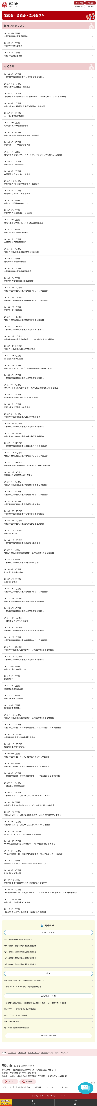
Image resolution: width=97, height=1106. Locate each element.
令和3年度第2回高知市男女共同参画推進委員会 (24, 630)
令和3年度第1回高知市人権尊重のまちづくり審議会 (26, 640)
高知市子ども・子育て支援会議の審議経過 (20, 1009)
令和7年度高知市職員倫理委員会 (17, 271)
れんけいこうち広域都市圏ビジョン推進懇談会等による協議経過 (31, 388)
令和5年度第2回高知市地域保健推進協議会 (22, 543)
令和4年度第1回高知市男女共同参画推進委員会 (24, 611)
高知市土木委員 (10, 533)
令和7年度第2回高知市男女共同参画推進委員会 (24, 330)
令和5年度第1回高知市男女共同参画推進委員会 (24, 524)
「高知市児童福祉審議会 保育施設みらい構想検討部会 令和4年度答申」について (39, 97)
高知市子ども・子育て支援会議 (17, 145)
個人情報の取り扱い (23, 1087)
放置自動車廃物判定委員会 (15, 747)
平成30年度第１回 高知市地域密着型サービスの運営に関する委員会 (33, 854)
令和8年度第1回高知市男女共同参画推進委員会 (24, 77)
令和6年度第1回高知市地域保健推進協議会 (22, 417)
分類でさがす (22, 1053)
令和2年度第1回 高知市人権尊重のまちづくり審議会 (27, 766)
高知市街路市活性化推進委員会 (17, 407)
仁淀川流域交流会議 (12, 873)
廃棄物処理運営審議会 (13, 689)
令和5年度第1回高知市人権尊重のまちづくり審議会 (26, 495)
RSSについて (64, 1087)
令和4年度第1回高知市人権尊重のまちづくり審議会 (26, 592)
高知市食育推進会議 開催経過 (17, 87)
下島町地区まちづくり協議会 (16, 621)
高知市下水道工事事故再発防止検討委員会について (25, 883)
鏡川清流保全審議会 (12, 708)
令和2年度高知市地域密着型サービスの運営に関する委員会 (29, 718)
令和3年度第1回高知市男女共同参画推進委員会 (24, 660)
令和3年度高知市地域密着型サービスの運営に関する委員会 (29, 650)
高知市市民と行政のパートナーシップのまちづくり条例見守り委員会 (33, 155)
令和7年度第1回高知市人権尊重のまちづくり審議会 (26, 446)
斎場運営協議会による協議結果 (17, 194)
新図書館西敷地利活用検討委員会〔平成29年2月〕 (25, 863)
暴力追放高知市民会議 (13, 359)
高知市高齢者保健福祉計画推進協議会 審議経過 (24, 106)
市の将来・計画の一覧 (48, 1035)
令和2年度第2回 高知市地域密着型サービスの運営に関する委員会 (32, 728)
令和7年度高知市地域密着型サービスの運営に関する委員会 (29, 339)
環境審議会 (8, 679)
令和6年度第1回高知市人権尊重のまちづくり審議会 (26, 485)
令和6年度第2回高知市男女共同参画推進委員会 (24, 427)
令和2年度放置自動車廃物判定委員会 (19, 737)
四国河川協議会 (10, 582)
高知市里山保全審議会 (13, 698)
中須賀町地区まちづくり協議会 (17, 174)
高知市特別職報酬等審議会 (15, 262)
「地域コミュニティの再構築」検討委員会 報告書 (25, 912)
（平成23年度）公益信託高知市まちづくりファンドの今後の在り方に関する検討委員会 (40, 893)
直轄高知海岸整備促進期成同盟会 (18, 475)
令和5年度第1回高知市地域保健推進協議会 (22, 563)
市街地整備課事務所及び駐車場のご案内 (21, 397)
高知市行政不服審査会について (17, 203)
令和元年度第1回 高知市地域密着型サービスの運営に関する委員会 (32, 815)
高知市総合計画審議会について (17, 164)
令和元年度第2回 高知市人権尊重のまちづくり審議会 (27, 796)
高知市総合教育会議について (16, 669)
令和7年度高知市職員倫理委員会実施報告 (21, 252)
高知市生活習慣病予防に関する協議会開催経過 (23, 223)
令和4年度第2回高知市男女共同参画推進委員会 (24, 601)
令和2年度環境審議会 (13, 56)
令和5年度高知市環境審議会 (16, 36)
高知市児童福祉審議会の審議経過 (16, 1028)
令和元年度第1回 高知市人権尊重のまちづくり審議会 (27, 825)
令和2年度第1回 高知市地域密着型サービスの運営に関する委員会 (32, 776)
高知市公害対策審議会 (13, 310)
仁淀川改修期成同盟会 (13, 572)
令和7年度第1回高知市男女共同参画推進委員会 (24, 378)
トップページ (12, 1053)
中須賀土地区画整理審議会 (15, 242)
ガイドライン (50, 1087)
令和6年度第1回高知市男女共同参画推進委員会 (24, 436)
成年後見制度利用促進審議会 (16, 126)
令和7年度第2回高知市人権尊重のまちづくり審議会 (26, 300)
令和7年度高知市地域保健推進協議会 (19, 349)
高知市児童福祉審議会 (12, 1021)
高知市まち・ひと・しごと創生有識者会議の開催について (28, 368)
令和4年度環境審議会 (13, 46)
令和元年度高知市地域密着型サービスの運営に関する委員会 (29, 805)
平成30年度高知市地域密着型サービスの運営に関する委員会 (29, 844)
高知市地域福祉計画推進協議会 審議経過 (22, 135)
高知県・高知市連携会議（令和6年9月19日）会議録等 (27, 465)
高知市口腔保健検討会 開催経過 (18, 213)
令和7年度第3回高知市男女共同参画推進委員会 (24, 320)
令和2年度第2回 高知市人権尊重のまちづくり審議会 (27, 757)
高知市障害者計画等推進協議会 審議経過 (22, 184)
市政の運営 (44, 1053)
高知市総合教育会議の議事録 (16, 232)
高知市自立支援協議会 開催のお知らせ (20, 281)
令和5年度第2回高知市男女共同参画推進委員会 (24, 514)
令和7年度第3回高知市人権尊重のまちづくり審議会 (26, 291)
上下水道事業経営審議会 (14, 116)
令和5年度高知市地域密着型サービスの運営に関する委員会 (29, 553)
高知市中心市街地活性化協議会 (17, 902)
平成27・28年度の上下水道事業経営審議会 (22, 834)
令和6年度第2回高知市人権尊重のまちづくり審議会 (26, 456)
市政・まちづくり (33, 1053)
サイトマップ (6, 1087)
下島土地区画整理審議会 (14, 786)
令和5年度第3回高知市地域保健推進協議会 (22, 504)
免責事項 (38, 1087)
